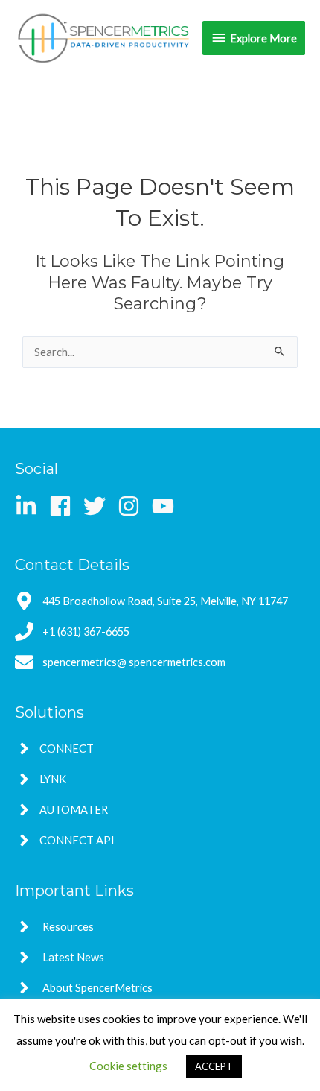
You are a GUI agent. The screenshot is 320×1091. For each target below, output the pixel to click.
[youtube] (166, 506)
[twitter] (99, 506)
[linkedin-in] (31, 506)
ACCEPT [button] (214, 1066)
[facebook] (65, 506)
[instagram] (134, 506)
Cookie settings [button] (128, 1065)
